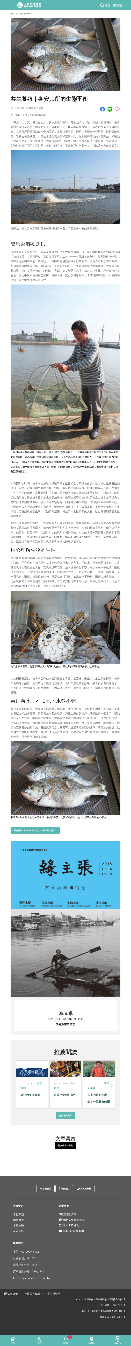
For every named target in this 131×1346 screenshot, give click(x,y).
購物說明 (46, 1188)
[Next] (111, 1085)
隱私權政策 (11, 1293)
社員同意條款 (32, 1293)
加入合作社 (85, 1188)
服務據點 (65, 1188)
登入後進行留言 (65, 1145)
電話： (17, 1251)
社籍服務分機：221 (25, 1258)
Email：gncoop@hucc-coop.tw (31, 1277)
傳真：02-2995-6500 (111, 1317)
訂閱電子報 (69, 1214)
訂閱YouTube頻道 (73, 1230)
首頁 (12, 14)
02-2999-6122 (26, 1251)
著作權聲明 (54, 1293)
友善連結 (18, 1230)
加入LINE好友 (70, 1225)
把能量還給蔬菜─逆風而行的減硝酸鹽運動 (98, 1101)
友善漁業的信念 (24, 14)
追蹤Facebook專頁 (73, 1219)
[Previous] (19, 1085)
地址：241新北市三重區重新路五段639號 (102, 1311)
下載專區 (18, 1225)
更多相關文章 (65, 1115)
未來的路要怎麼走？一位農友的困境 (31, 1101)
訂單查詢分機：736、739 (28, 1271)
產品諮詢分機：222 (25, 1264)
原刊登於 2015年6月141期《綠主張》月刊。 (35, 830)
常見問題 (18, 1214)
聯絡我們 (18, 1219)
